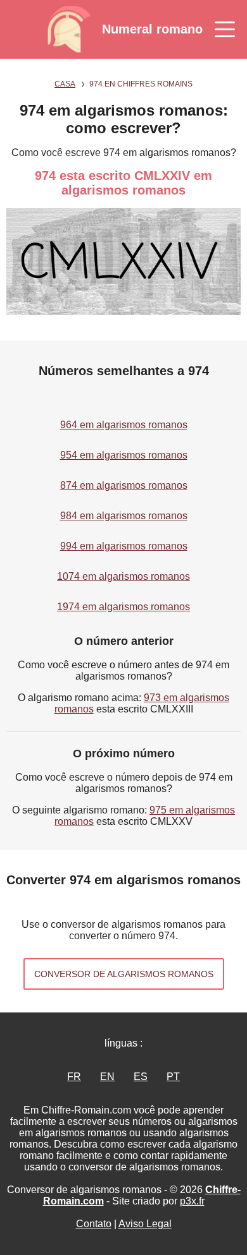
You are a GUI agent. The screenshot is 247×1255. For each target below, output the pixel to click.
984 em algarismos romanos (123, 515)
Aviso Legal (145, 1223)
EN (107, 1076)
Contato (93, 1223)
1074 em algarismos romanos (123, 576)
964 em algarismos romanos (123, 424)
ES (141, 1076)
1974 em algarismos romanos (123, 606)
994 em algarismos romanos (123, 546)
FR (74, 1076)
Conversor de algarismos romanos (123, 974)
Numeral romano (152, 29)
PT (173, 1076)
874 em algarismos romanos (123, 485)
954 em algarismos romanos (123, 455)
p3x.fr (192, 1201)
